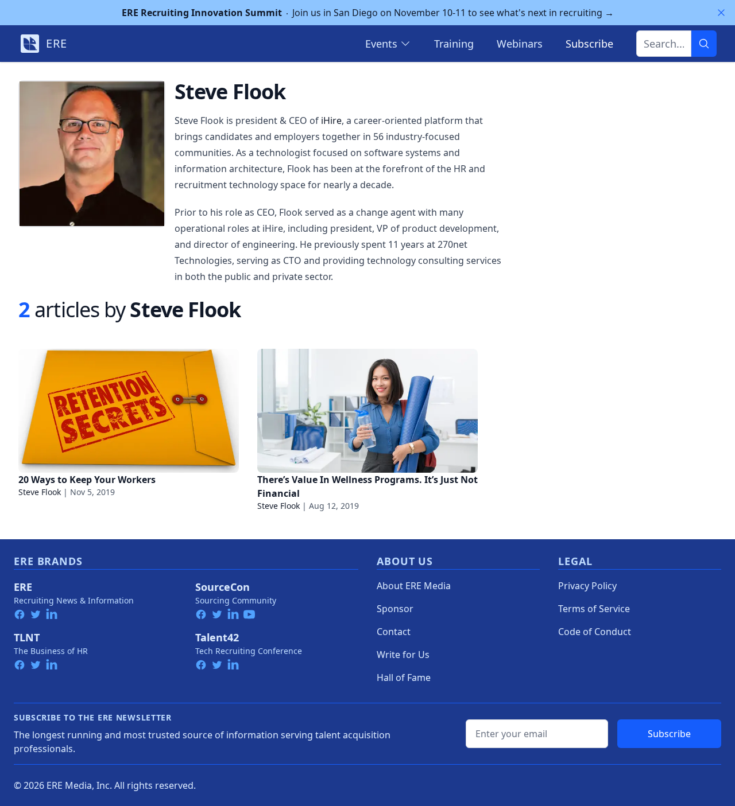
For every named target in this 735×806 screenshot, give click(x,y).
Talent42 (217, 637)
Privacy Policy (587, 585)
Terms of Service (594, 608)
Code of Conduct (594, 631)
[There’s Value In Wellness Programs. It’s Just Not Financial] (367, 411)
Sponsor (395, 608)
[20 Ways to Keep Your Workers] (128, 411)
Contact (394, 631)
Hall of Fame (404, 677)
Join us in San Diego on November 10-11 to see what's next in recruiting (368, 12)
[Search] (704, 43)
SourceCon (222, 587)
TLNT (27, 637)
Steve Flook (39, 491)
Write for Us (403, 654)
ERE (23, 587)
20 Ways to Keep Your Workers (87, 479)
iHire (331, 120)
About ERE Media (414, 585)
